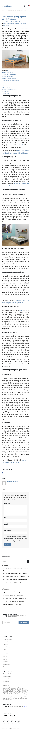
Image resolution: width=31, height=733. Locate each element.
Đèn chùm (20, 706)
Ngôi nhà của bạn (7, 679)
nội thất (20, 145)
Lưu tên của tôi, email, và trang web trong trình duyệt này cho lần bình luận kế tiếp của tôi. (15, 539)
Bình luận (7, 503)
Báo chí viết (5, 661)
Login (4, 649)
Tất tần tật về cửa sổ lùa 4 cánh (15, 604)
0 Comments (6, 25)
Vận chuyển (5, 642)
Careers (5, 666)
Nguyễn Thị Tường (8, 21)
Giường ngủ (17, 21)
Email (6, 524)
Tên (5, 518)
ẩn (7, 70)
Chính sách (5, 644)
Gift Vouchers (6, 681)
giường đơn (14, 23)
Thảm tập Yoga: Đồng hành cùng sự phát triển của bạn (15, 579)
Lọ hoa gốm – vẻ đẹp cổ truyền (14, 592)
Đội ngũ (5, 656)
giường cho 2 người (7, 23)
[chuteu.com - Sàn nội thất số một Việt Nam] (8, 6)
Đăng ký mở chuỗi (7, 676)
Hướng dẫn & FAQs (7, 639)
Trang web (7, 530)
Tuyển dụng (5, 659)
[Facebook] (23, 2)
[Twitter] (25, 2)
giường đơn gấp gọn (21, 23)
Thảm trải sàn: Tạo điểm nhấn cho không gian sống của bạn (16, 576)
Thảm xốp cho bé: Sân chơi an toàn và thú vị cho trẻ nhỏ (15, 573)
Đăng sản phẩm (6, 664)
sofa (20, 310)
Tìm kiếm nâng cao (7, 647)
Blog (3, 10)
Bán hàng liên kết (7, 673)
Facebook (2, 473)
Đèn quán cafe (13, 706)
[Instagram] (28, 2)
